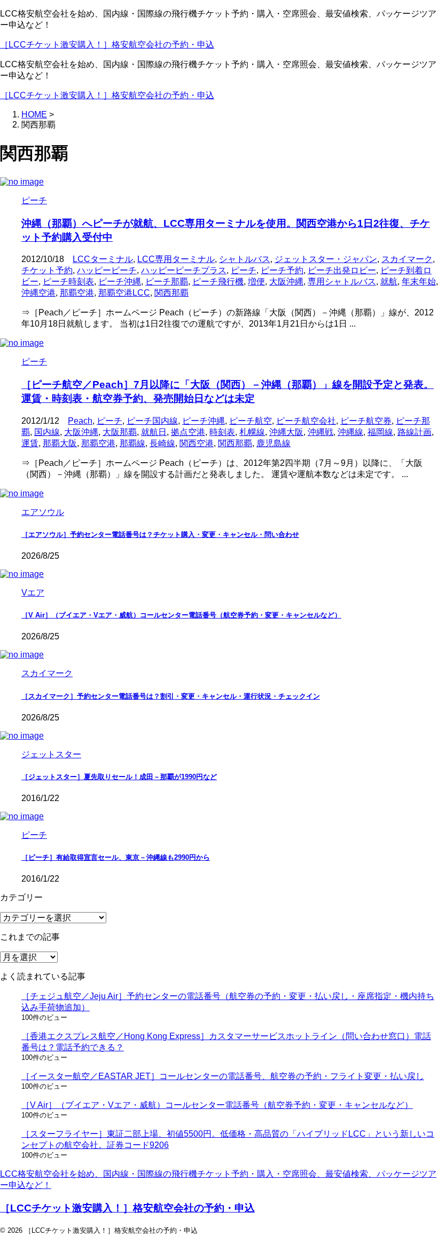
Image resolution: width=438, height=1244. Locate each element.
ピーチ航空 (250, 420)
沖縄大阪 (286, 432)
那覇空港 (77, 292)
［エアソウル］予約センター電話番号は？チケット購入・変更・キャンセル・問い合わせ (160, 534)
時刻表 (222, 432)
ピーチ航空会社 (306, 420)
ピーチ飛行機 (218, 281)
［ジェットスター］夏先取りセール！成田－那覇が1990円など (119, 777)
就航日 (154, 432)
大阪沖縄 (286, 281)
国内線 (47, 432)
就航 (388, 281)
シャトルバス (244, 259)
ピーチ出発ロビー (342, 270)
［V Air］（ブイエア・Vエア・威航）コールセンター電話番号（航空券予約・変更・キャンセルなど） (181, 615)
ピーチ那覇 (166, 281)
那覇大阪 (60, 443)
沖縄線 (350, 432)
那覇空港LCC (124, 292)
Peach (80, 420)
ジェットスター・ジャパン (326, 259)
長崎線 (162, 443)
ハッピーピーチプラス (183, 270)
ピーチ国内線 (152, 420)
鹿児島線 (273, 443)
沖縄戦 (320, 432)
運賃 (29, 443)
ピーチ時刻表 (68, 281)
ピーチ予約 (282, 270)
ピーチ (243, 270)
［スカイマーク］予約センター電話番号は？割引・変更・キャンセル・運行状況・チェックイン (170, 696)
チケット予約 (47, 270)
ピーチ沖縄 (119, 281)
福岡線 (380, 432)
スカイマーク (407, 259)
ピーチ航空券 (366, 420)
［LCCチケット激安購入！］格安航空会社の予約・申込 (107, 44)
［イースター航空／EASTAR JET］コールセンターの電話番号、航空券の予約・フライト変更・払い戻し (222, 1076)
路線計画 (414, 432)
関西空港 (196, 443)
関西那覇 (171, 292)
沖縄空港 (38, 292)
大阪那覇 (120, 432)
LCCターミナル (103, 259)
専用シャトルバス (342, 281)
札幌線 (252, 432)
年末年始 (419, 281)
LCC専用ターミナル (176, 259)
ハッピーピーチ (107, 270)
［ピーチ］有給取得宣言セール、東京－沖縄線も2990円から (115, 857)
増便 (256, 281)
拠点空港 (188, 432)
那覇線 (132, 443)
